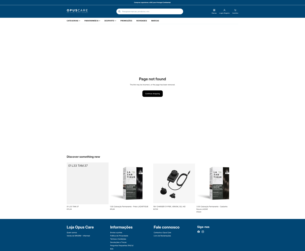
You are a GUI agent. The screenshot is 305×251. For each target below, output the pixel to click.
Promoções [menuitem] (126, 21)
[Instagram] (202, 231)
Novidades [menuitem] (141, 21)
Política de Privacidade (119, 236)
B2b (111, 249)
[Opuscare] (77, 11)
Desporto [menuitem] (109, 21)
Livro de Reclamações (162, 236)
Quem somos (72, 232)
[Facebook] (198, 231)
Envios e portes (116, 232)
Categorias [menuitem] (72, 21)
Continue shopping (152, 94)
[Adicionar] (105, 200)
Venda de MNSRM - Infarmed (78, 236)
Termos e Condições (118, 239)
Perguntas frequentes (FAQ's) (121, 245)
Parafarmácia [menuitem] (91, 21)
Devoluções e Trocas (118, 242)
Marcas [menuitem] (155, 21)
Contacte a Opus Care (162, 232)
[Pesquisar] (119, 11)
